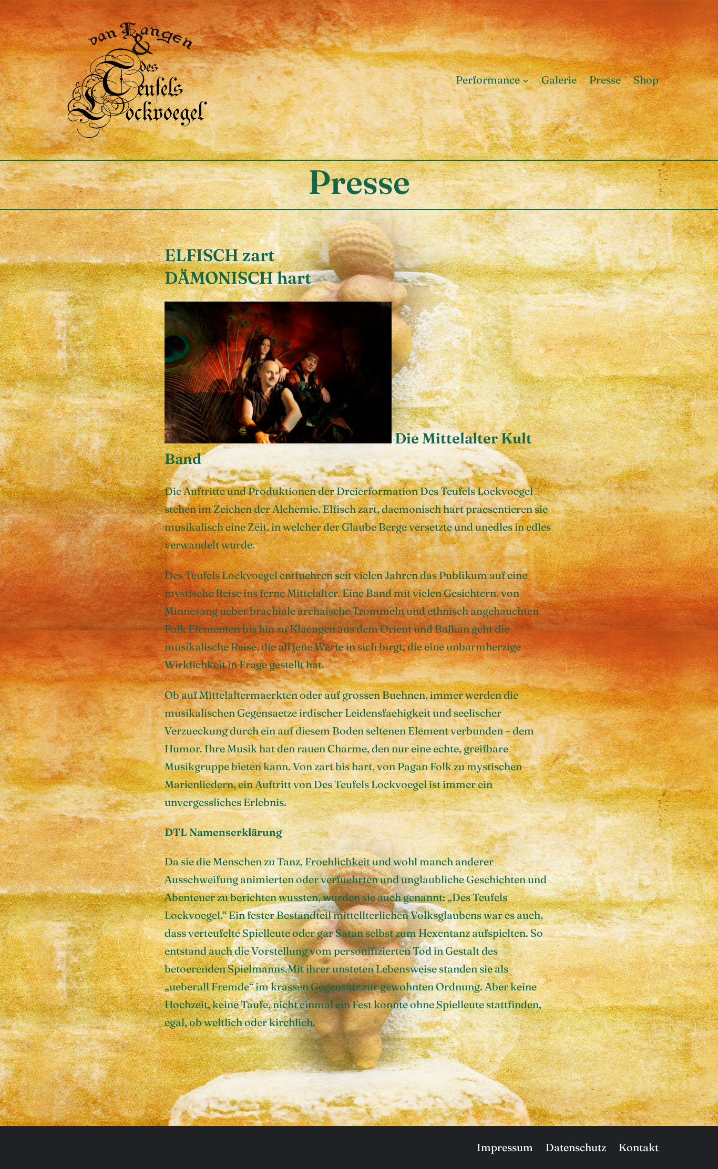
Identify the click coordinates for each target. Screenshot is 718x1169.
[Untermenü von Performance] (525, 80)
